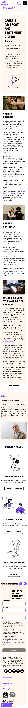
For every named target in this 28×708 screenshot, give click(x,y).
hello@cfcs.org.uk (6, 638)
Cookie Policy (6, 680)
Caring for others (9, 8)
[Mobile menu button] (25, 3)
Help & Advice (11, 7)
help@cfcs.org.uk (10, 342)
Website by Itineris (7, 689)
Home (3, 7)
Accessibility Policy (7, 683)
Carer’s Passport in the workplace (14, 192)
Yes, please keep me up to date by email (14, 642)
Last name (9, 607)
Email (7, 615)
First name (9, 600)
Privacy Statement (7, 677)
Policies (4, 686)
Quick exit (7, 705)
